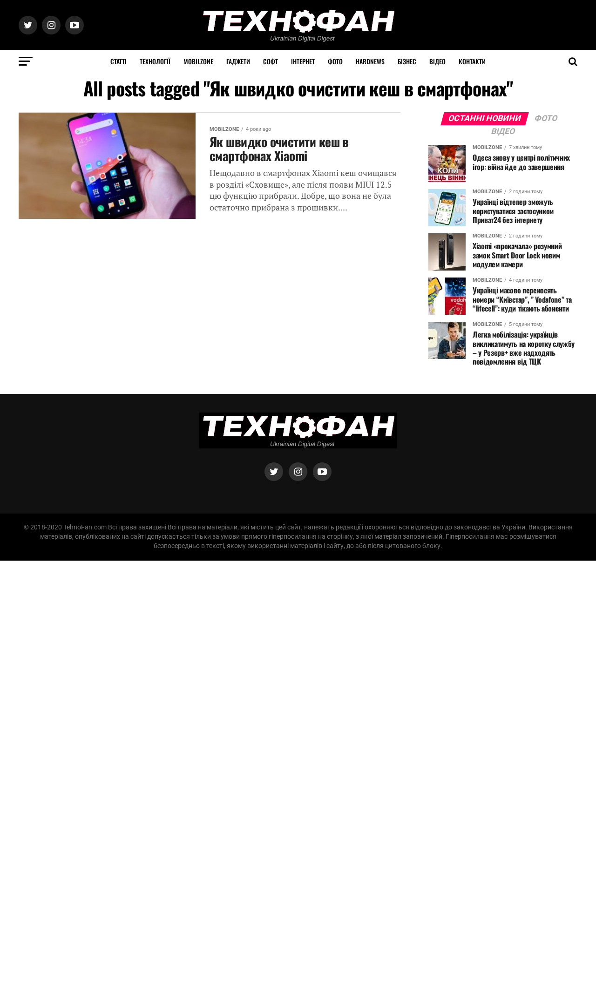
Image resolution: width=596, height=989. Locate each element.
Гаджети (238, 61)
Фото (335, 61)
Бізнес (407, 61)
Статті (118, 61)
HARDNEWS (370, 61)
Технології (155, 61)
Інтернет (303, 61)
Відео (437, 61)
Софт (270, 61)
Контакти (472, 61)
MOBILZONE (198, 61)
